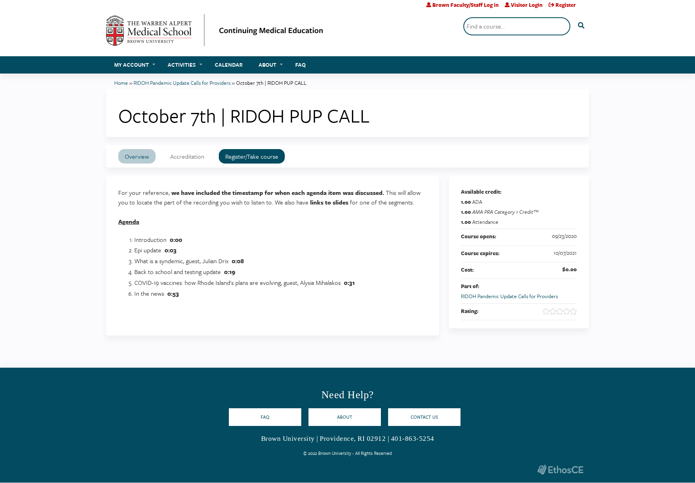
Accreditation (187, 156)
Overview (137, 156)
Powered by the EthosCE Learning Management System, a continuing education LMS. (560, 469)
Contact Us (424, 416)
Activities (182, 65)
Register (565, 5)
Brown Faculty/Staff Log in (465, 5)
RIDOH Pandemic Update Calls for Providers (182, 83)
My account (131, 65)
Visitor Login (527, 5)
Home (121, 83)
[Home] (214, 33)
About (267, 65)
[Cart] (585, 8)
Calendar (229, 65)
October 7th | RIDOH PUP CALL (271, 83)
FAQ (300, 65)
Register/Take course (251, 156)
